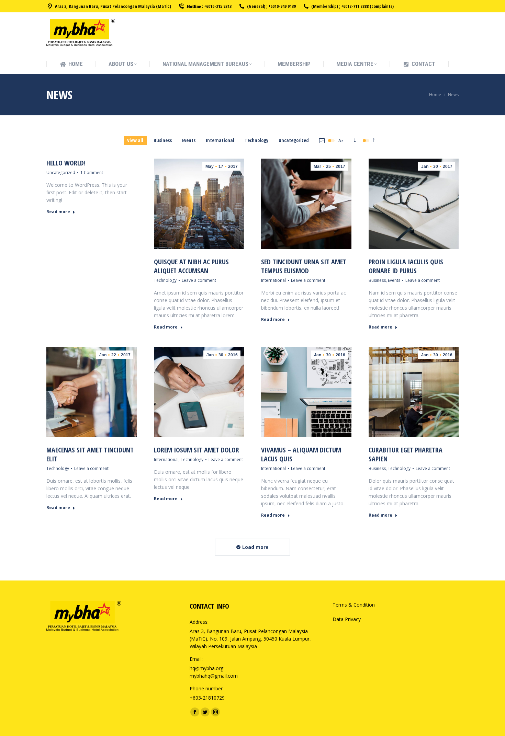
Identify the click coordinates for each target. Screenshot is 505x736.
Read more (58, 212)
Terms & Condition (354, 604)
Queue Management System (364, 645)
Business (163, 140)
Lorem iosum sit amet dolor (196, 450)
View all (135, 140)
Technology (256, 140)
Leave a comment (199, 280)
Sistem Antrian (349, 652)
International (220, 140)
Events (188, 140)
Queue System (349, 626)
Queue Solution (350, 637)
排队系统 (342, 660)
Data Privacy (347, 619)
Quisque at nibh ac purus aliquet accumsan (191, 266)
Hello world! (66, 163)
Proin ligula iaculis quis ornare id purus (406, 266)
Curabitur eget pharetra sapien (405, 454)
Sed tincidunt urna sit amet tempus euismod (303, 266)
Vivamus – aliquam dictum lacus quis (301, 454)
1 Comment (91, 172)
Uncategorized (294, 140)
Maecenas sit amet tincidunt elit (90, 454)
